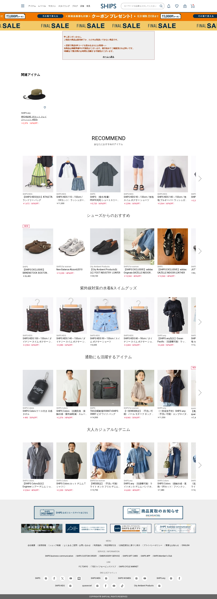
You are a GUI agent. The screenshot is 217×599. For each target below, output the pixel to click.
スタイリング (64, 6)
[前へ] (17, 178)
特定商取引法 (110, 545)
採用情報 (42, 545)
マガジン (52, 6)
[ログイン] (184, 6)
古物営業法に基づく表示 (129, 545)
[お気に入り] (176, 6)
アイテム (32, 6)
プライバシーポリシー (152, 545)
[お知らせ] (168, 6)
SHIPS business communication (59, 556)
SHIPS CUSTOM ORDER (86, 556)
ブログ (75, 6)
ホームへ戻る (108, 57)
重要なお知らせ (172, 545)
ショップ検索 (55, 545)
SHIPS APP (145, 556)
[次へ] (199, 178)
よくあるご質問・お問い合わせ (77, 545)
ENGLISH (186, 545)
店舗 (82, 6)
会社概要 (31, 545)
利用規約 (97, 545)
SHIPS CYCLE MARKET (128, 566)
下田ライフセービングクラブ (103, 566)
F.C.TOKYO (83, 566)
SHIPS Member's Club (162, 556)
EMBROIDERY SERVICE (110, 556)
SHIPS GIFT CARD (130, 556)
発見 (88, 6)
